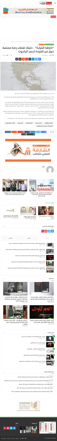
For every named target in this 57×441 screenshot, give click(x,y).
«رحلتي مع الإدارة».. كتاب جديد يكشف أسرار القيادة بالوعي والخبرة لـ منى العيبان (28, 261)
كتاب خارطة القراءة (9, 123)
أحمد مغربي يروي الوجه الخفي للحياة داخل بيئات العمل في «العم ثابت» (35, 16)
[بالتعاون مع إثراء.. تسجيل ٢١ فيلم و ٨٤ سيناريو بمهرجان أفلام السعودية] (10, 210)
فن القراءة (19, 123)
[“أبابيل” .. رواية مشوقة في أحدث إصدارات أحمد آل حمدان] (50, 338)
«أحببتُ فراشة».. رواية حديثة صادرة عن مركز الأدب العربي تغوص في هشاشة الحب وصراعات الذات (25, 249)
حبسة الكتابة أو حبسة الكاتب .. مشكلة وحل (36, 348)
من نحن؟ (13, 438)
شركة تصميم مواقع (52, 438)
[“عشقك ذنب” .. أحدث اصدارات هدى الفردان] (46, 210)
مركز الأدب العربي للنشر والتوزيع (44, 126)
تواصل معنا (3, 438)
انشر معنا (8, 438)
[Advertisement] (28, 28)
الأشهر (29, 238)
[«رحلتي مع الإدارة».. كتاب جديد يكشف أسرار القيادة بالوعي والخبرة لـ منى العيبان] (50, 263)
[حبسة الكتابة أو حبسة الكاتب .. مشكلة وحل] (50, 351)
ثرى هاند (46, 438)
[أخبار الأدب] (45, 3)
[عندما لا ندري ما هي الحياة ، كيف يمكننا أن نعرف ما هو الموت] (50, 363)
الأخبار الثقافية (41, 44)
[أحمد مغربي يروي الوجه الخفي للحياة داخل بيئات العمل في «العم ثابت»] (50, 257)
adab (50, 55)
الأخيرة (47, 238)
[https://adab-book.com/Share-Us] (28, 10)
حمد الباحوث (38, 123)
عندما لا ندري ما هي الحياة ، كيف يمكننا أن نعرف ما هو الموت (32, 361)
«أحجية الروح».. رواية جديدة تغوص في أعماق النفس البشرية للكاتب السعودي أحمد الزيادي (26, 268)
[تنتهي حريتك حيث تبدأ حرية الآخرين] (50, 344)
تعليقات (10, 238)
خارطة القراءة (29, 123)
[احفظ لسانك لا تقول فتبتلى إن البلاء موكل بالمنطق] (50, 357)
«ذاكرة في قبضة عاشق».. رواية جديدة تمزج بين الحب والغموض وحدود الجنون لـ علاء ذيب (27, 243)
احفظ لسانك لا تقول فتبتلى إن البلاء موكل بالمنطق (34, 355)
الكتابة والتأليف (48, 123)
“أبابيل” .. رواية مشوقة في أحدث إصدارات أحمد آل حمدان (33, 336)
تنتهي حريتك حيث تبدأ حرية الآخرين (37, 342)
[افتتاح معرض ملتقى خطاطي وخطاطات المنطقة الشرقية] (28, 210)
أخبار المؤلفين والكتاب (44, 41)
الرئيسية (51, 41)
